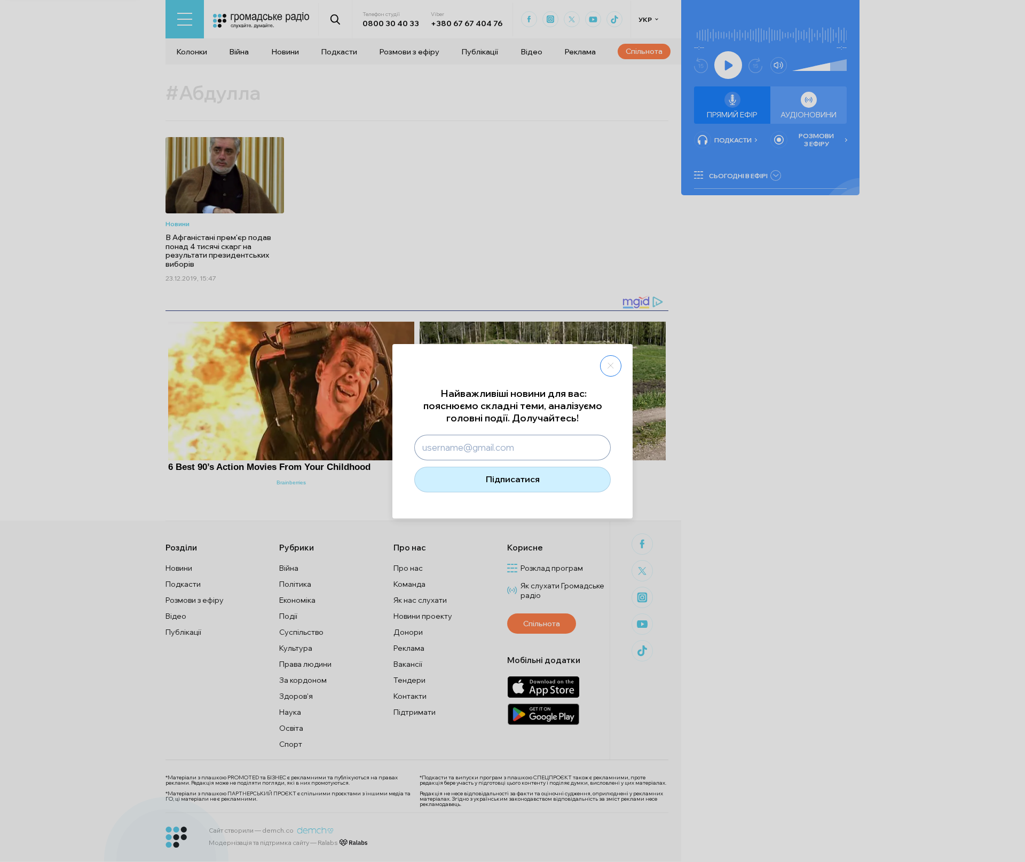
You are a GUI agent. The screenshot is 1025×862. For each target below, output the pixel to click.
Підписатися (513, 479)
